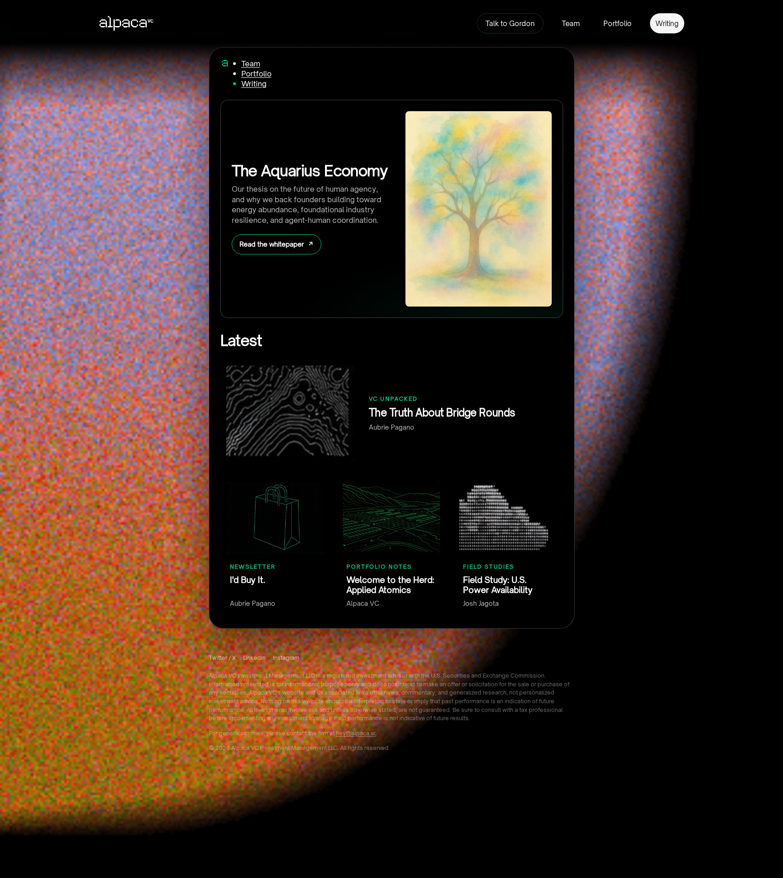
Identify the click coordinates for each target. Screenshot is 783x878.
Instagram (286, 657)
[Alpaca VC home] (126, 23)
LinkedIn (254, 657)
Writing (667, 23)
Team (571, 23)
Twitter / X (222, 657)
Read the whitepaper (272, 244)
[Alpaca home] (224, 63)
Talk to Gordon (510, 23)
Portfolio (617, 23)
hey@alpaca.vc (356, 733)
